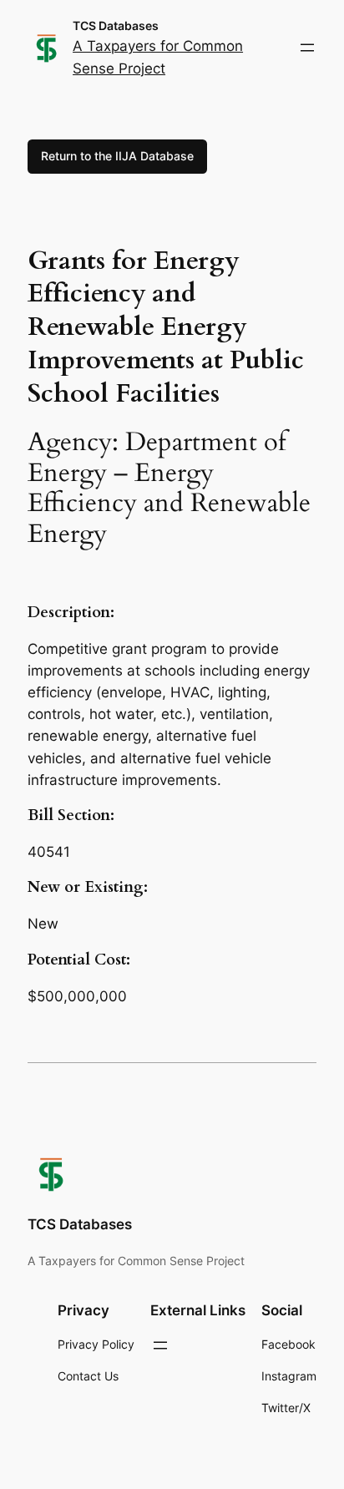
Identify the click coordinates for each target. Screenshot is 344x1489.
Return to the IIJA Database (117, 156)
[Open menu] (307, 48)
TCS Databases (116, 25)
